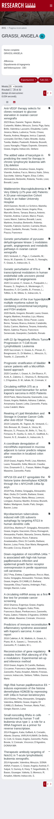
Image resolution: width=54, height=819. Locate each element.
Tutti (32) (44, 80)
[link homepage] (20, 6)
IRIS (4, 28)
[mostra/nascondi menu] (51, 5)
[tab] (7, 102)
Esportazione (27, 80)
